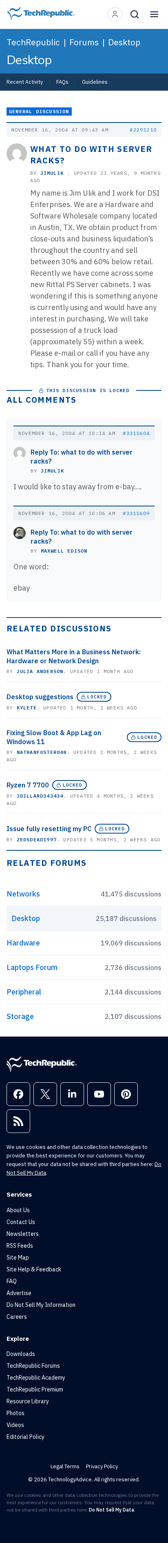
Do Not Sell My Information (41, 1305)
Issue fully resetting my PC (49, 829)
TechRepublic (33, 42)
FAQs (62, 81)
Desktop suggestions (40, 697)
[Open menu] (154, 14)
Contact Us (21, 1222)
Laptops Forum (32, 967)
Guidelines (95, 81)
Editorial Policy (25, 1436)
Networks (23, 894)
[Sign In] (115, 14)
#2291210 (143, 130)
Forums (84, 42)
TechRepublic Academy (36, 1377)
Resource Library (28, 1401)
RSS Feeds (20, 1245)
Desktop (124, 42)
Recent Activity (25, 81)
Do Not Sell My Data (111, 1510)
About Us (18, 1210)
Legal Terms (65, 1466)
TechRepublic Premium (35, 1389)
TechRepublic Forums (33, 1365)
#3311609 (136, 513)
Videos (15, 1425)
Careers (17, 1316)
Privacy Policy (102, 1466)
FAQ (12, 1281)
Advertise (19, 1293)
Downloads (21, 1354)
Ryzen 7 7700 (28, 785)
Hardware (23, 943)
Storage (20, 1016)
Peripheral (24, 992)
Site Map (18, 1257)
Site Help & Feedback (34, 1269)
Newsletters (23, 1234)
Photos (15, 1413)
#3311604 (136, 433)
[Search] (134, 14)
